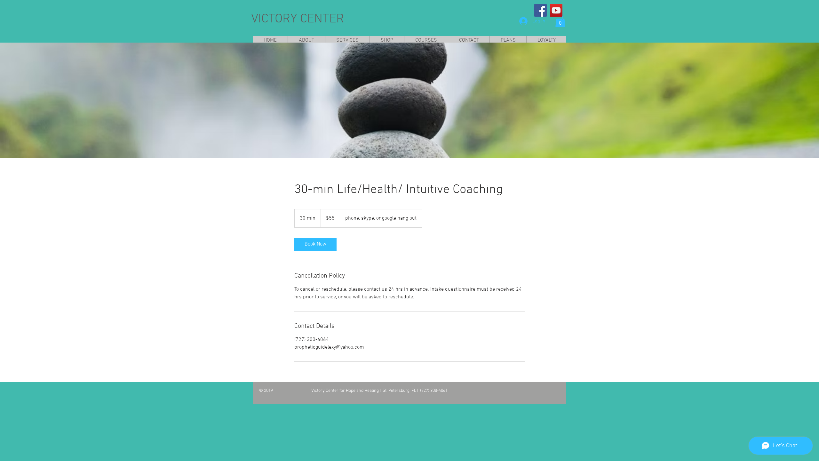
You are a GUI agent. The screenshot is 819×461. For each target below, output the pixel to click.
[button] (560, 20)
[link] (315, 244)
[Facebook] (540, 10)
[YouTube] (556, 10)
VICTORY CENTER (297, 19)
